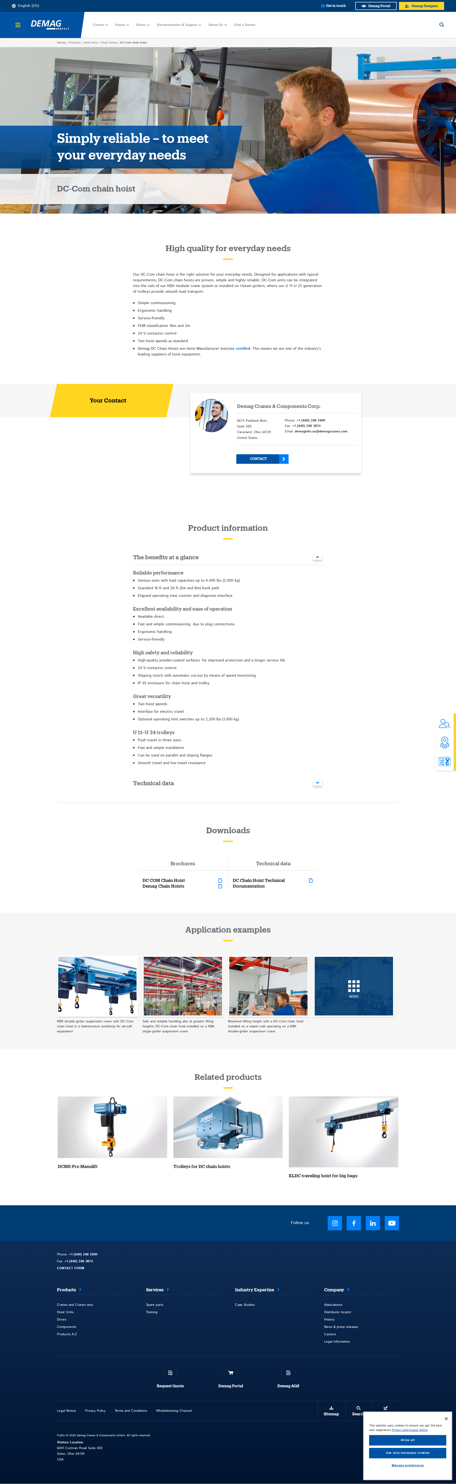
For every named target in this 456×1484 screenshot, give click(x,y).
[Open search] (441, 25)
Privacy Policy (95, 1410)
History (329, 1319)
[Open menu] (18, 25)
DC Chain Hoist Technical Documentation (259, 883)
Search (358, 1414)
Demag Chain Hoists (163, 886)
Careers (330, 1334)
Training (151, 1312)
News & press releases (341, 1327)
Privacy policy (401, 1430)
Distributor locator (337, 1312)
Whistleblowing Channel (174, 1410)
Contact (258, 459)
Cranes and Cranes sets (75, 1304)
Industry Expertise (254, 1290)
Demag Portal (230, 1386)
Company (334, 1290)
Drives (141, 25)
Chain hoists (109, 43)
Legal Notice (66, 1410)
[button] (228, 558)
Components (66, 1327)
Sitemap (331, 1414)
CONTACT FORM (70, 1268)
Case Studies (245, 1304)
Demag (61, 43)
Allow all (408, 1440)
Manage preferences (408, 1465)
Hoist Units (91, 43)
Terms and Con (126, 1410)
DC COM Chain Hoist (163, 880)
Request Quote (170, 1386)
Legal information (337, 1341)
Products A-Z (67, 1334)
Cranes (98, 25)
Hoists (120, 25)
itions (143, 1410)
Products (75, 43)
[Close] (446, 1418)
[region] (407, 1446)
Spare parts (154, 1304)
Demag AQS (288, 1386)
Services (155, 1290)
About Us (216, 25)
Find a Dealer (244, 25)
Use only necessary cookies (407, 1453)
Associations (333, 1304)
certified (243, 348)
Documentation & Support (177, 25)
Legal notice (419, 1430)
